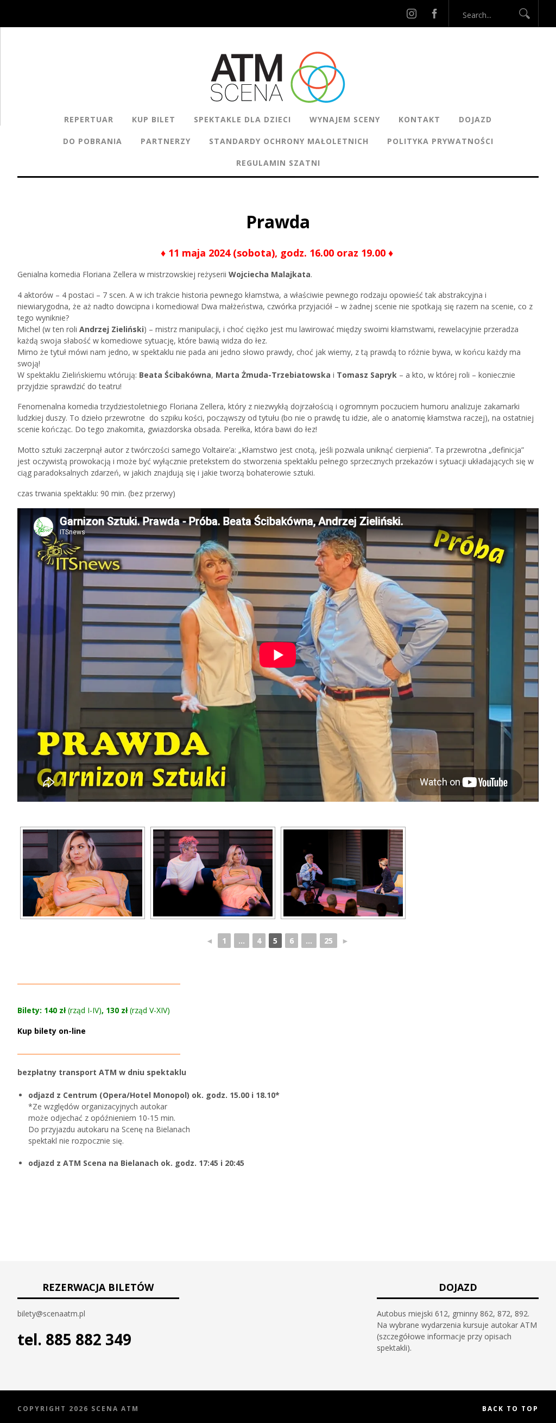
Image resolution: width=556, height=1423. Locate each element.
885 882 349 (88, 1339)
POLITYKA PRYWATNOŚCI (440, 141)
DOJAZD (475, 119)
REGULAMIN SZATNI (278, 163)
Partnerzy (166, 141)
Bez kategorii (237, 203)
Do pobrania (92, 141)
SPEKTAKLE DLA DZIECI (242, 119)
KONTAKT (419, 119)
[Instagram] (411, 13)
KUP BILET (153, 119)
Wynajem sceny (344, 119)
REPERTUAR (88, 119)
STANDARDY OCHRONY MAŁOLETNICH (289, 141)
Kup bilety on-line (51, 1031)
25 (328, 940)
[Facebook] (434, 13)
